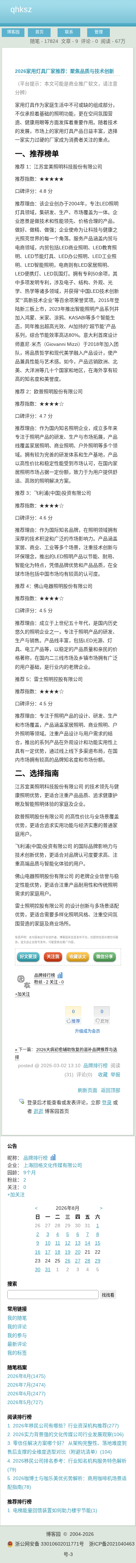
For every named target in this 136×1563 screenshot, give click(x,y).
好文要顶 (28, 956)
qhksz (21, 9)
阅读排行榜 (19, 1417)
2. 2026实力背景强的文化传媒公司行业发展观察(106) (65, 1434)
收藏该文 (77, 956)
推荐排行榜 (19, 1501)
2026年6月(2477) (26, 1393)
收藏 (103, 1074)
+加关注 (22, 994)
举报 (115, 1074)
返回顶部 (110, 1090)
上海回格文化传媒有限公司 (52, 1165)
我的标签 (17, 1353)
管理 (99, 32)
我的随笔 (17, 1318)
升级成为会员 (87, 1031)
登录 (107, 1102)
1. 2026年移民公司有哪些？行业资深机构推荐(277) (63, 1425)
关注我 (53, 956)
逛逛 (38, 1111)
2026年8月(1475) (26, 1376)
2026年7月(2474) (26, 1385)
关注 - (57, 982)
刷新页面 (87, 1090)
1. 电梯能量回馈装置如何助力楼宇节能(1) (52, 1510)
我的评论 (17, 1326)
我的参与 (17, 1335)
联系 (69, 32)
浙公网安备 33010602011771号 (49, 1544)
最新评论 (17, 1344)
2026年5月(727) (25, 1402)
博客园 (13, 32)
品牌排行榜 (44, 975)
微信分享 (104, 956)
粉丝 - (41, 982)
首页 (39, 32)
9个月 (29, 1172)
